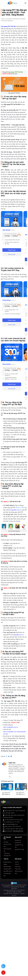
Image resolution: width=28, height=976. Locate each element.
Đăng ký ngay (12, 250)
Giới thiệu (6, 842)
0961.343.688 (7, 866)
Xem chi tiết (11, 254)
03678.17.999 (6, 74)
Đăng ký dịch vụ (7, 862)
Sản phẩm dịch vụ (8, 871)
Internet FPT (18, 840)
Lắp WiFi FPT (18, 842)
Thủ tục (17, 864)
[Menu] (25, 3)
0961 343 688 (19, 828)
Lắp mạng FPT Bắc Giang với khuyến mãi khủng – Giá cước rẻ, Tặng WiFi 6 (7, 793)
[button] (25, 239)
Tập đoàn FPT (7, 855)
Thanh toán (18, 868)
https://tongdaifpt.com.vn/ (10, 727)
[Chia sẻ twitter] (8, 756)
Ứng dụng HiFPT (8, 868)
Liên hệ (17, 862)
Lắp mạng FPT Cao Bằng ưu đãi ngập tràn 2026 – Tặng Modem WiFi (21, 793)
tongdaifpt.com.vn (15, 510)
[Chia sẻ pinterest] (10, 756)
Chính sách (17, 866)
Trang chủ (3, 18)
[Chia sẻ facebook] (6, 756)
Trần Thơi (11, 763)
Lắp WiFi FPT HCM (19, 849)
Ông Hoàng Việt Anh (18, 831)
